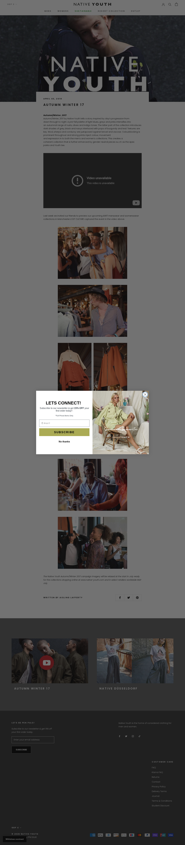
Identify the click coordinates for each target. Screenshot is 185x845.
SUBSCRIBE (64, 432)
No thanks (64, 441)
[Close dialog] (145, 394)
